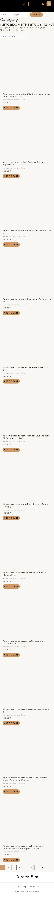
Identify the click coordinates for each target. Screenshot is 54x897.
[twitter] (27, 876)
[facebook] (17, 876)
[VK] (36, 876)
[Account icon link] (43, 4)
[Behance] (32, 876)
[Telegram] (22, 876)
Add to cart (11, 108)
